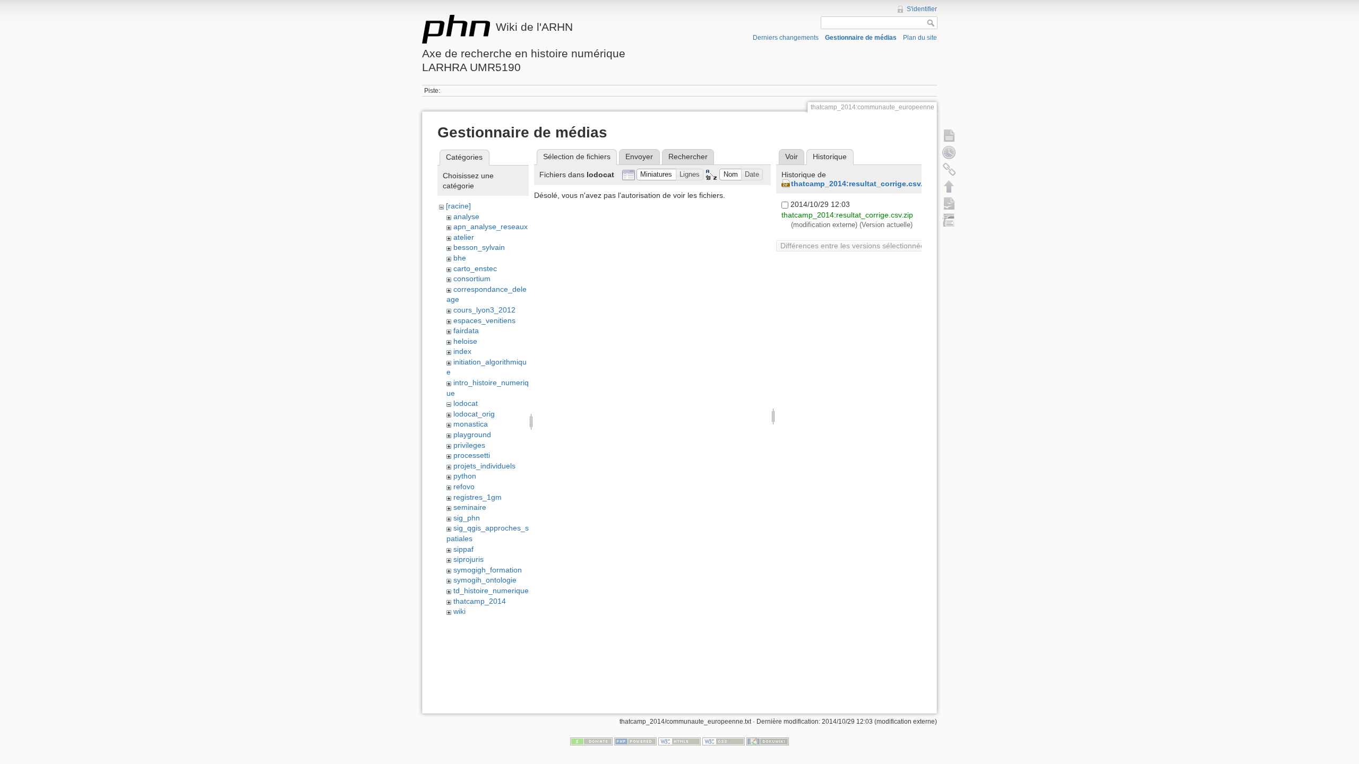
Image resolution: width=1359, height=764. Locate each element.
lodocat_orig (474, 414)
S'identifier (922, 9)
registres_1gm (477, 497)
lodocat (465, 403)
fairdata (466, 330)
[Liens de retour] (949, 169)
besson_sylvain (479, 247)
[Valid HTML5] (679, 741)
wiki (459, 611)
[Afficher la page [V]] (949, 135)
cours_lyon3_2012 (484, 310)
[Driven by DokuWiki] (767, 741)
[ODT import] (949, 220)
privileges (469, 445)
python (464, 476)
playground (472, 434)
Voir (791, 156)
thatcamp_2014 (479, 601)
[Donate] (591, 741)
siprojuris (468, 559)
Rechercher (688, 156)
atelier (463, 237)
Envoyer (639, 156)
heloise (465, 341)
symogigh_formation (487, 570)
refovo (464, 486)
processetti (471, 455)
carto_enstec (475, 268)
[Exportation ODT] (949, 203)
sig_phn (466, 518)
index (462, 351)
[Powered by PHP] (635, 741)
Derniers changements (786, 37)
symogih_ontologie (485, 580)
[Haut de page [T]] (949, 186)
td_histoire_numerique (491, 590)
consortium (472, 278)
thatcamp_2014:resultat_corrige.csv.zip (862, 183)
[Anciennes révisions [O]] (949, 152)
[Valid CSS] (723, 741)
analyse (466, 216)
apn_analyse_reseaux (490, 226)
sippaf (463, 549)
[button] (656, 175)
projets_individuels (484, 466)
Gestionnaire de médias (861, 37)
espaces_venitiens (484, 320)
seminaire (469, 507)
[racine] (458, 206)
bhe (459, 258)
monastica (470, 424)
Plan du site (920, 37)
